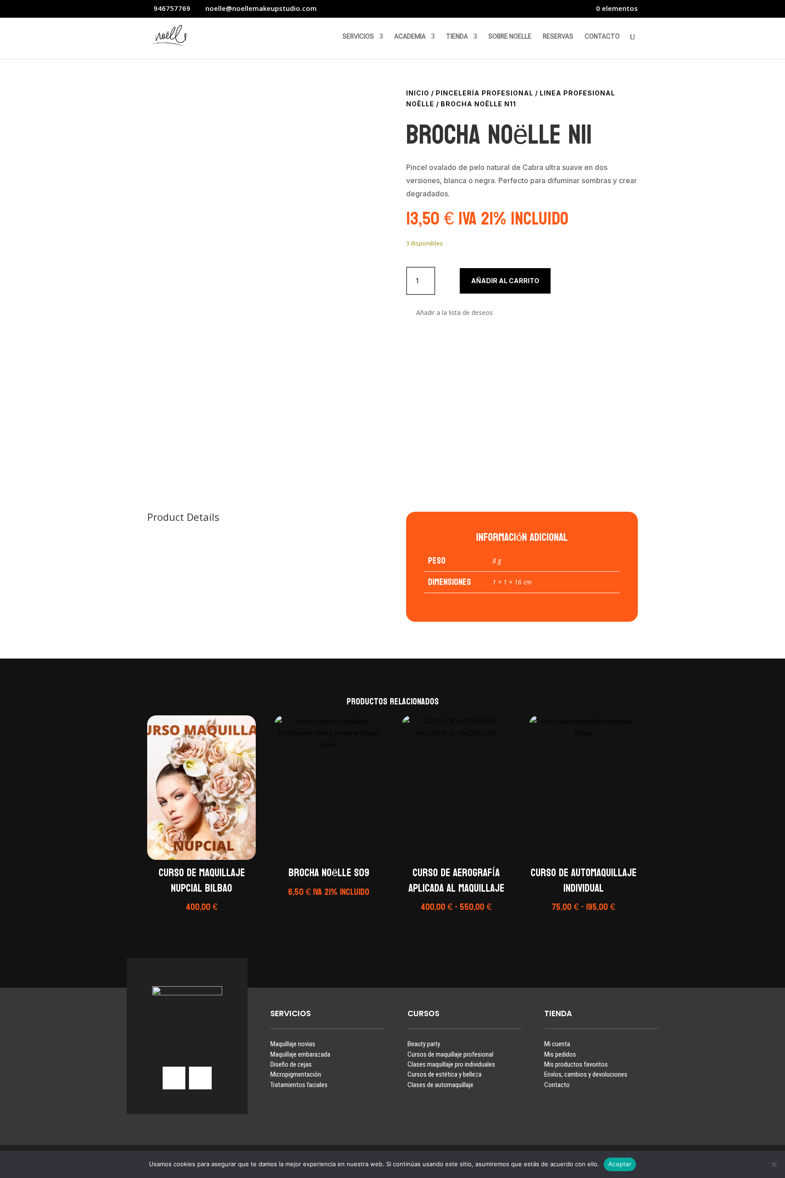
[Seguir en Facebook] (200, 1078)
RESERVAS (558, 36)
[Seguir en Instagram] (174, 1078)
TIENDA (457, 36)
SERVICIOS (358, 36)
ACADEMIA (410, 36)
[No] (773, 1164)
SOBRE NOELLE (510, 36)
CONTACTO (602, 36)
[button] (449, 313)
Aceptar (619, 1164)
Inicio (417, 93)
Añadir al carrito (505, 281)
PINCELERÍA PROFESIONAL (484, 93)
